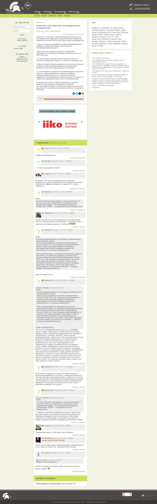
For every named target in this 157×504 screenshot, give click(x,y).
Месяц (60, 16)
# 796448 (68, 453)
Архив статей (96, 39)
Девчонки (95, 41)
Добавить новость (141, 5)
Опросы (124, 41)
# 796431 (72, 280)
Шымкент (102, 30)
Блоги (94, 46)
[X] (79, 93)
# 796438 (70, 438)
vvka (46, 148)
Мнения (117, 30)
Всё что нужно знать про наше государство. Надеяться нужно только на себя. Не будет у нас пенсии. (110, 75)
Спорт (117, 37)
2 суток (37, 16)
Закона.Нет (110, 30)
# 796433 (70, 367)
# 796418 (69, 192)
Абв (52, 31)
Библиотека (117, 44)
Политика (39, 22)
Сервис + (22, 56)
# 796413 (68, 161)
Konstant (48, 367)
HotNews (118, 34)
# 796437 (68, 425)
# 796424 (69, 230)
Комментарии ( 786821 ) (102, 53)
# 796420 (71, 213)
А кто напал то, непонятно (100, 58)
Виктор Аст (49, 280)
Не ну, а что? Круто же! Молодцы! (103, 85)
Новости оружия (109, 34)
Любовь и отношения (113, 41)
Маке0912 (48, 438)
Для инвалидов (22, 61)
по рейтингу (54, 143)
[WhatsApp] (82, 93)
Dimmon (48, 192)
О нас (109, 37)
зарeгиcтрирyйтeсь (68, 484)
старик (47, 425)
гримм (47, 453)
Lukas (47, 174)
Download (95, 44)
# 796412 (66, 148)
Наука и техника (118, 28)
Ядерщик (125, 44)
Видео (123, 30)
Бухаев (47, 161)
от (53, 288)
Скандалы (95, 37)
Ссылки (109, 44)
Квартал (67, 16)
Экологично (96, 87)
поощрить (75, 170)
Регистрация (22, 39)
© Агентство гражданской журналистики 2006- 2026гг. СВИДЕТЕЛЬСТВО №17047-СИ (78, 502)
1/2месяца (52, 16)
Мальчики (102, 41)
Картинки (114, 39)
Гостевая (100, 46)
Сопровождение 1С (49, 111)
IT (112, 37)
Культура (103, 37)
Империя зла (96, 28)
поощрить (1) (74, 422)
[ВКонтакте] (73, 93)
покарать (82, 158)
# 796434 (72, 390)
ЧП (111, 28)
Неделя (44, 16)
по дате (63, 143)
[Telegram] (76, 93)
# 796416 (67, 174)
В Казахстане (115, 32)
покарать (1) (81, 210)
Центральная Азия (104, 32)
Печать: (38, 31)
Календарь (124, 32)
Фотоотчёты (106, 39)
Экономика (105, 28)
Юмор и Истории (97, 34)
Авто (119, 39)
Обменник (102, 44)
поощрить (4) (74, 158)
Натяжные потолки (22, 59)
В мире (94, 32)
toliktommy (49, 213)
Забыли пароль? (22, 40)
